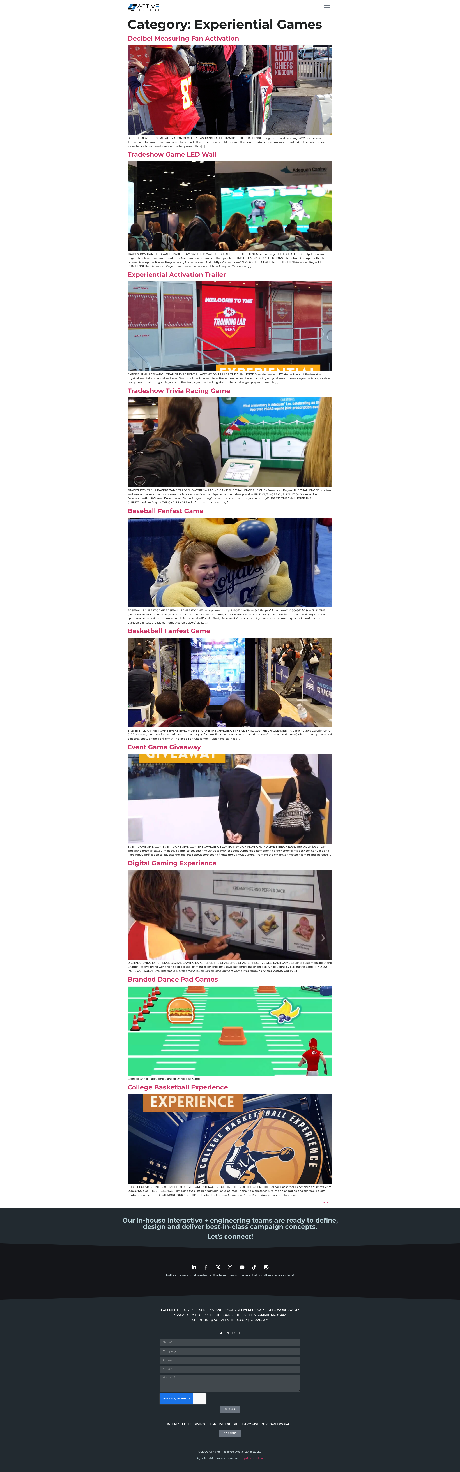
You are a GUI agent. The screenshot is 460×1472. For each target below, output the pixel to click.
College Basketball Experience (178, 1087)
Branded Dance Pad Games (173, 979)
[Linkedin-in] (194, 1267)
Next (327, 1202)
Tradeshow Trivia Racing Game (179, 391)
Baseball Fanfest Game (166, 511)
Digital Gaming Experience (172, 863)
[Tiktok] (254, 1267)
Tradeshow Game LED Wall (172, 154)
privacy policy (253, 1458)
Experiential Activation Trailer (177, 274)
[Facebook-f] (206, 1267)
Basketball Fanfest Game (169, 631)
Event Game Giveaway (164, 747)
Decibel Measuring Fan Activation (183, 38)
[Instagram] (230, 1267)
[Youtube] (242, 1267)
